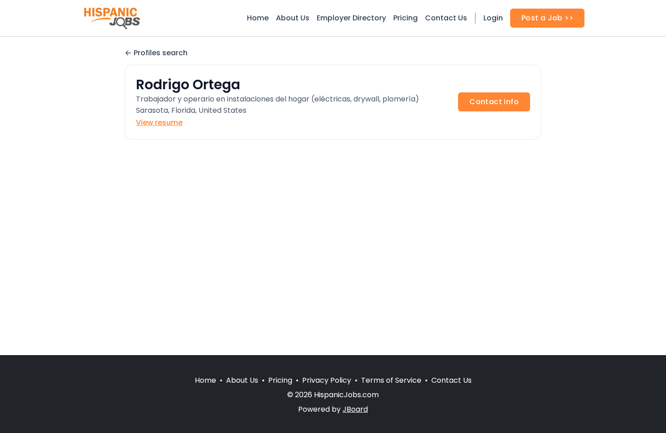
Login (493, 18)
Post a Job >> (547, 18)
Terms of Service (391, 380)
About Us (292, 18)
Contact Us (446, 18)
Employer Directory (351, 18)
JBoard (355, 409)
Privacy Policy (326, 380)
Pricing (405, 18)
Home (258, 18)
